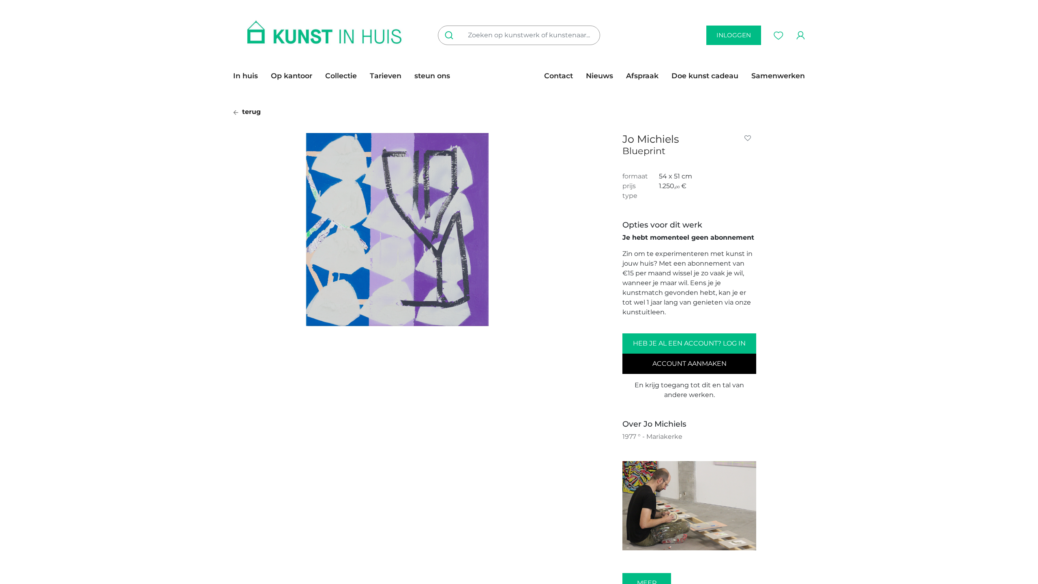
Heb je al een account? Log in (689, 343)
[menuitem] (248, 75)
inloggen (733, 35)
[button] (749, 138)
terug (250, 112)
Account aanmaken (689, 363)
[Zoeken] (450, 35)
